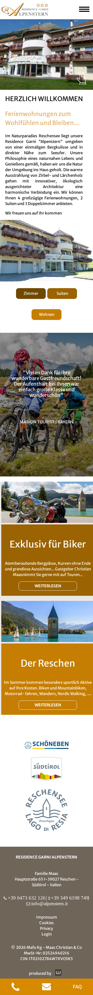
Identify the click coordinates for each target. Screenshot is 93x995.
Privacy (46, 928)
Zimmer (31, 293)
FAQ (77, 987)
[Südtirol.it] (46, 770)
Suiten (62, 293)
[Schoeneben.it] (46, 745)
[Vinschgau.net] (47, 811)
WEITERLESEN (48, 585)
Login (47, 934)
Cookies (46, 922)
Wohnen (46, 314)
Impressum (46, 917)
